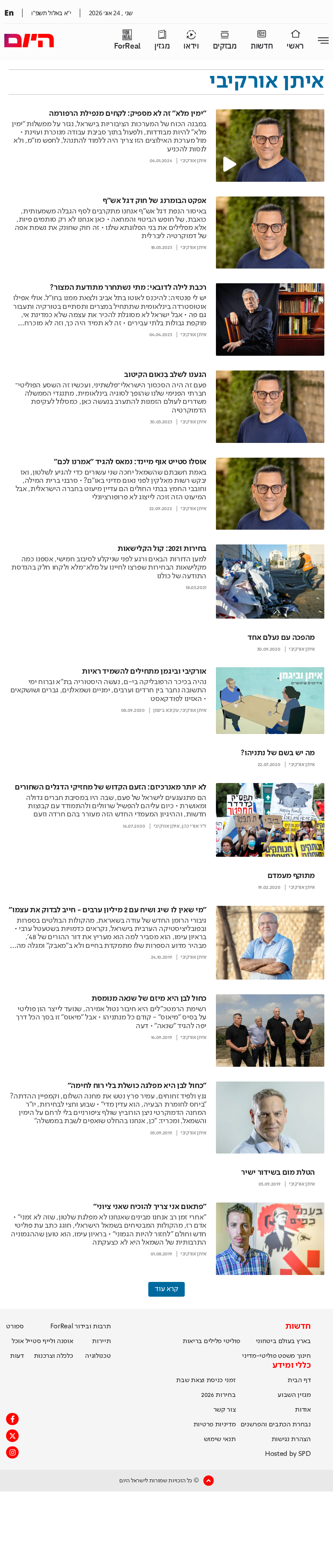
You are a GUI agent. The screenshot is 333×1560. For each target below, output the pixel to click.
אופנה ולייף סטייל (49, 1341)
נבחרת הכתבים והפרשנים (276, 1424)
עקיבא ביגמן (165, 710)
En (8, 12)
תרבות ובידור (93, 1326)
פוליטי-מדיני (259, 1356)
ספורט (14, 1326)
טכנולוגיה (98, 1356)
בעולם (286, 1341)
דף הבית (299, 1380)
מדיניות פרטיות (214, 1424)
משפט (286, 1356)
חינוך (303, 1356)
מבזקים (225, 46)
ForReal (127, 46)
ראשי (295, 46)
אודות (302, 1409)
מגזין (162, 46)
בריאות (192, 1341)
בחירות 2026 (218, 1395)
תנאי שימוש (220, 1439)
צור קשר (224, 1409)
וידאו (191, 46)
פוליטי (231, 1341)
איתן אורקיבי (193, 161)
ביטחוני (266, 1341)
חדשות (262, 46)
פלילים (213, 1341)
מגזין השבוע (294, 1395)
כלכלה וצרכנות (53, 1356)
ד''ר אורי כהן (194, 826)
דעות (17, 1356)
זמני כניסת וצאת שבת (205, 1380)
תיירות (101, 1341)
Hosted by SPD (288, 1454)
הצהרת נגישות (291, 1439)
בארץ (304, 1341)
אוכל (18, 1341)
